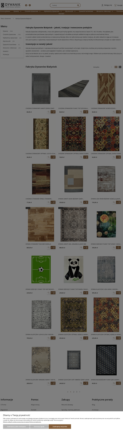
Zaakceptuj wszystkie (60, 426)
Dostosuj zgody (39, 426)
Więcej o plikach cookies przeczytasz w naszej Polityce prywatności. (22, 422)
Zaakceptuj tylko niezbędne (16, 426)
